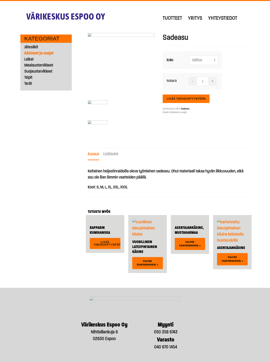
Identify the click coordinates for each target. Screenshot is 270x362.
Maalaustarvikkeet (38, 65)
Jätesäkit (31, 47)
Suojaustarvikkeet (38, 71)
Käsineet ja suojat (178, 112)
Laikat (29, 59)
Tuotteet (172, 18)
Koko (170, 59)
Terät (28, 83)
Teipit (28, 77)
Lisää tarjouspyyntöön (186, 98)
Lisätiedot (110, 153)
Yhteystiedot (222, 18)
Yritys (195, 18)
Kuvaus (93, 153)
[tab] (93, 154)
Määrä (172, 81)
